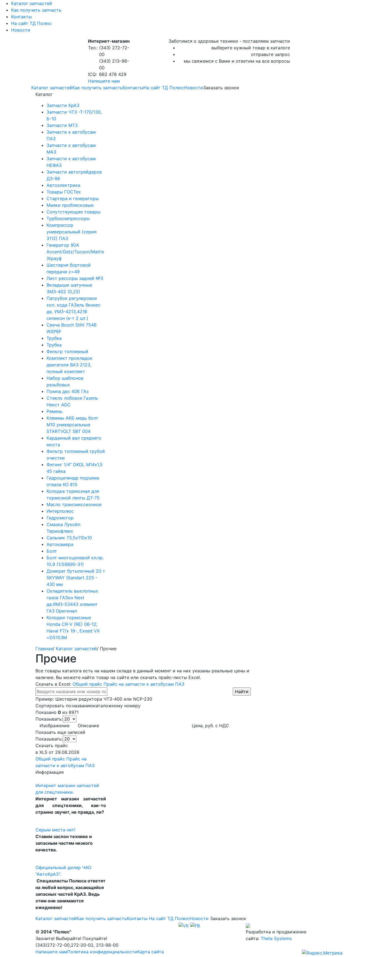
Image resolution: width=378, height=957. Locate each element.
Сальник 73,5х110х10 (69, 537)
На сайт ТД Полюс (31, 23)
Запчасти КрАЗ (62, 105)
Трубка (54, 338)
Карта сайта (150, 952)
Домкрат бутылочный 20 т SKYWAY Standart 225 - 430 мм (75, 577)
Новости (20, 30)
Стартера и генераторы (72, 198)
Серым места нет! (55, 830)
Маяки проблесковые (70, 205)
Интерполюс (60, 511)
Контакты (21, 16)
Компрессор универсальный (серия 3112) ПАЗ (71, 231)
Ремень (54, 411)
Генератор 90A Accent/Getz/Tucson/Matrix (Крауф (75, 251)
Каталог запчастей (31, 3)
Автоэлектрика (63, 185)
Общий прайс (87, 684)
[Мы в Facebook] (195, 925)
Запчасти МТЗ (62, 125)
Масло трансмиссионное (74, 504)
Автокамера (59, 544)
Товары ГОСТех (63, 192)
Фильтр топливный (67, 351)
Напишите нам (104, 81)
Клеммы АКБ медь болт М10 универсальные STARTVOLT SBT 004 (72, 424)
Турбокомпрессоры (68, 218)
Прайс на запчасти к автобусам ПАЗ (143, 684)
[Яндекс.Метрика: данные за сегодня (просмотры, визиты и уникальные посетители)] (322, 953)
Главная (44, 648)
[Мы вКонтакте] (183, 925)
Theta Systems (276, 938)
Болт (51, 551)
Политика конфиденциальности (102, 952)
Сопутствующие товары (73, 212)
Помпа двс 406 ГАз (67, 391)
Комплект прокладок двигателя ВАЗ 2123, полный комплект (69, 364)
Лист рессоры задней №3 (74, 278)
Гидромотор (60, 517)
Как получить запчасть (36, 10)
